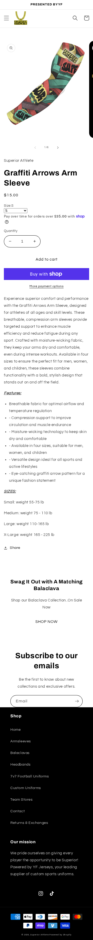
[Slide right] (58, 147)
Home (15, 730)
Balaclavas (20, 753)
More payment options (46, 286)
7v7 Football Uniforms (29, 776)
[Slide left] (35, 147)
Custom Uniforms (25, 788)
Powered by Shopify (60, 935)
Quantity (10, 231)
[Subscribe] (76, 701)
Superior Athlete (39, 935)
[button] (6, 18)
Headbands (20, 764)
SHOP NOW (46, 622)
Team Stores (21, 799)
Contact (17, 811)
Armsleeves (20, 741)
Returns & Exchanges (29, 823)
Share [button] (15, 548)
